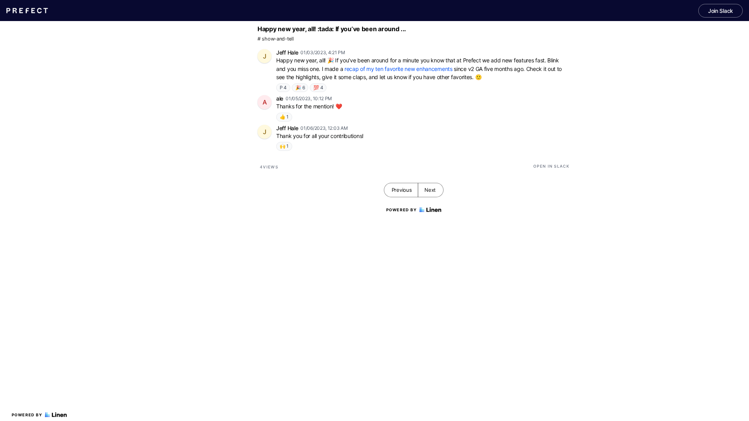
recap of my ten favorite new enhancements (398, 68)
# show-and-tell (275, 39)
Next (430, 190)
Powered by (27, 414)
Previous (402, 190)
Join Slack (720, 10)
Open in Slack (551, 166)
